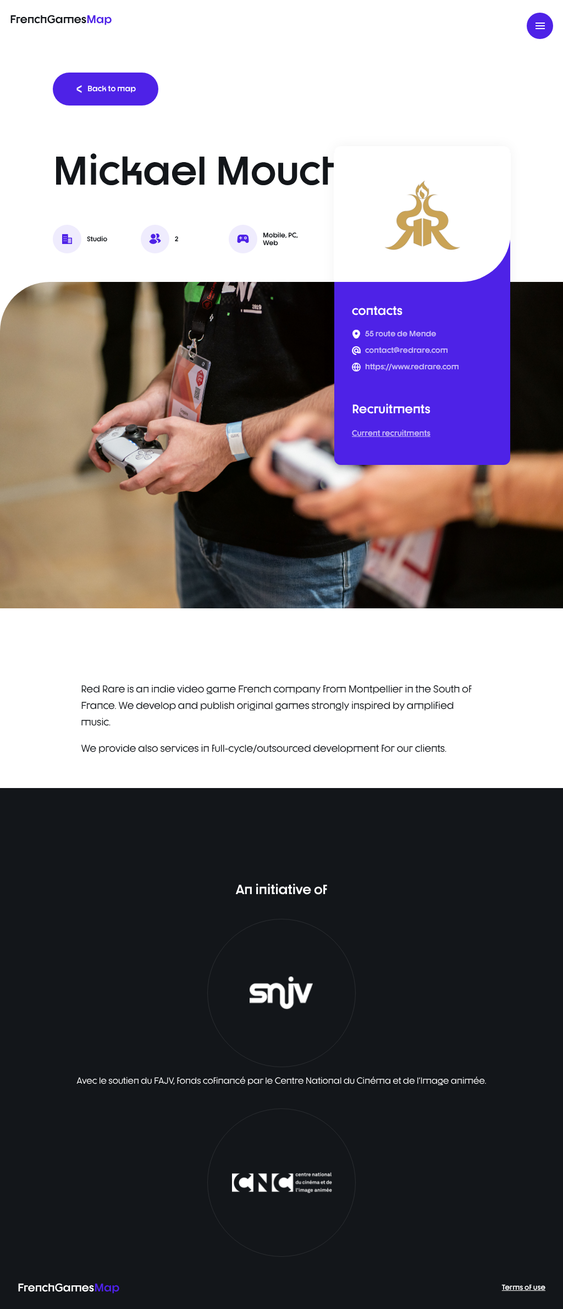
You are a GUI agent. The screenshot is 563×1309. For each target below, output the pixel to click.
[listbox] (281, 445)
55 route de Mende (400, 334)
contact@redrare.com (406, 350)
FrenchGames (61, 19)
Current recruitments (391, 433)
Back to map (111, 88)
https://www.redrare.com (412, 367)
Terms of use (523, 1287)
